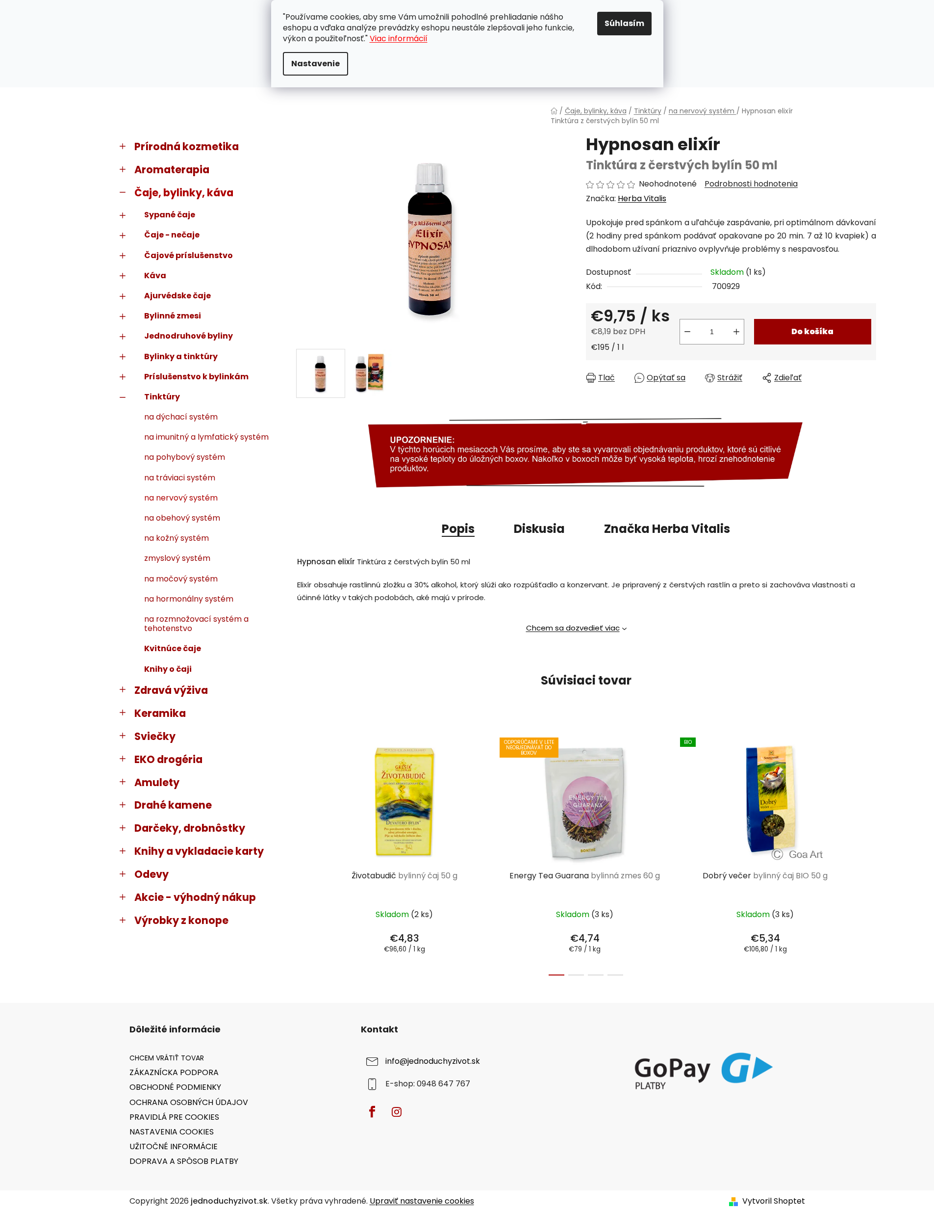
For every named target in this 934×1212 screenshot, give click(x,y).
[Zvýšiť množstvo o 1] (736, 331)
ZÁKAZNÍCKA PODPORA (174, 1072)
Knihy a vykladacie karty (199, 851)
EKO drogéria (168, 759)
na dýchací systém (181, 416)
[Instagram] (396, 1112)
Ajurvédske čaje (177, 295)
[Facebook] (372, 1112)
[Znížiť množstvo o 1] (687, 331)
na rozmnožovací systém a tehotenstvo (196, 623)
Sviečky (155, 736)
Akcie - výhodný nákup (195, 897)
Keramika (160, 713)
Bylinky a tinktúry (181, 356)
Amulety (156, 782)
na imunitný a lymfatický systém (206, 437)
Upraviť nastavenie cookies (422, 1201)
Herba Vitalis (642, 198)
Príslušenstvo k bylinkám (196, 376)
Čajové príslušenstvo (188, 255)
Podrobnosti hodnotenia (751, 184)
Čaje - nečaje (172, 234)
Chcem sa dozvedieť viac (573, 628)
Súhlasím (624, 23)
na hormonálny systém (188, 599)
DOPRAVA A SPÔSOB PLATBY (183, 1161)
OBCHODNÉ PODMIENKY (175, 1087)
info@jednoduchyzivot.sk (432, 1061)
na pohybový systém (184, 457)
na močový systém (181, 578)
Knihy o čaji (168, 669)
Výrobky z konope (181, 920)
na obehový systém (182, 518)
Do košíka (812, 331)
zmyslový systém (177, 558)
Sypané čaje (169, 214)
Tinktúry (162, 396)
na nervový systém (181, 497)
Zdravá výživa (171, 690)
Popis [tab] (458, 529)
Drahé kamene (173, 805)
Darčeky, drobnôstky (189, 828)
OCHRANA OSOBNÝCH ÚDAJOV (188, 1102)
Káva (155, 275)
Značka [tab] (667, 529)
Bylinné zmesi (172, 315)
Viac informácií (399, 38)
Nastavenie (315, 63)
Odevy (151, 874)
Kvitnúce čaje (172, 648)
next (868, 854)
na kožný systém (176, 538)
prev (304, 854)
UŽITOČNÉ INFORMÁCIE (173, 1146)
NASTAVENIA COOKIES (171, 1131)
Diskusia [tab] (539, 529)
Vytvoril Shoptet (773, 1201)
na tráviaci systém (179, 477)
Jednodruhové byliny (188, 336)
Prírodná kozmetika (186, 146)
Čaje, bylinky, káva (183, 192)
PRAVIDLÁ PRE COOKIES (174, 1117)
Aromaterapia (171, 169)
